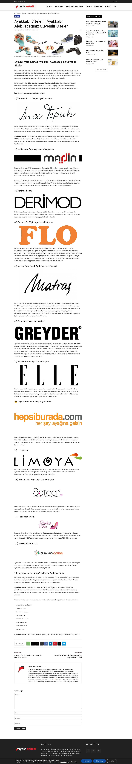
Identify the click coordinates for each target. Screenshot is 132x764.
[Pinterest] (113, 1)
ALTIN (49, 6)
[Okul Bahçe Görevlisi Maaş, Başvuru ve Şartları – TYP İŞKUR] (113, 24)
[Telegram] (64, 643)
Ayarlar (111, 761)
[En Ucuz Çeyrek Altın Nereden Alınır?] (113, 53)
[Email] (59, 643)
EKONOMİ (58, 6)
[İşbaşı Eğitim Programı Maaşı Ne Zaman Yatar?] (113, 43)
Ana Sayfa (17, 13)
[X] (116, 1)
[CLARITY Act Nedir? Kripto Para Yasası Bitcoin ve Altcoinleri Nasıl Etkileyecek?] (113, 33)
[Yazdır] (42, 643)
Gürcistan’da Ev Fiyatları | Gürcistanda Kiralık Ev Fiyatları (27, 656)
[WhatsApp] (28, 643)
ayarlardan (63, 762)
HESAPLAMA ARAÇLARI (74, 6)
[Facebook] (109, 1)
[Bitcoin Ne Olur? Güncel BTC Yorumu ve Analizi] (113, 62)
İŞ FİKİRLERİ (98, 6)
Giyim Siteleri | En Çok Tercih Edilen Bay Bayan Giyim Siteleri (68, 656)
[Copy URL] (37, 643)
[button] (115, 7)
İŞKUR (88, 6)
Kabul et (86, 761)
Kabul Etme (99, 761)
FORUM (107, 6)
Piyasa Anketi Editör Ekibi (24, 30)
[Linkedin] (50, 643)
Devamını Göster (101, 69)
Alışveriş (24, 13)
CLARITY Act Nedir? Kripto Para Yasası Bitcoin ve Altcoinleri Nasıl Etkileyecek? (96, 32)
